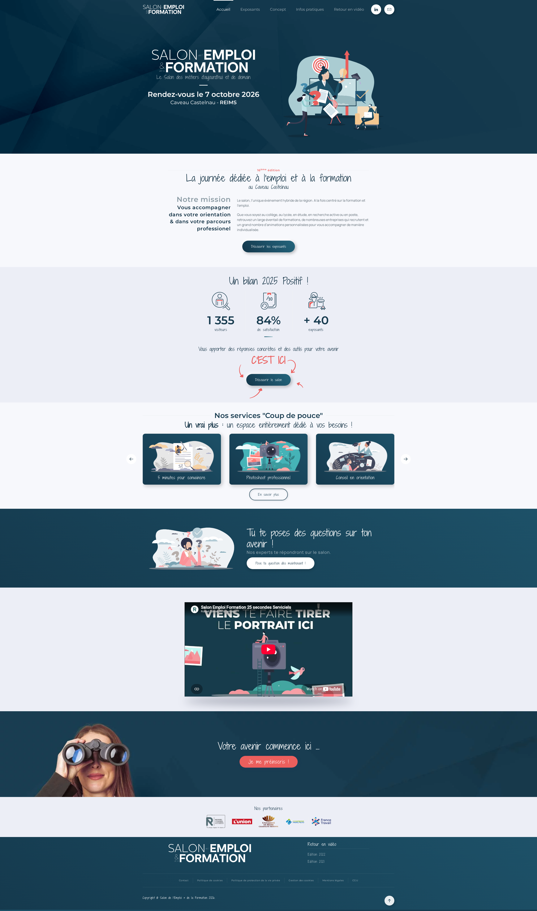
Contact (184, 880)
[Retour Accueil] (164, 9)
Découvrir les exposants (268, 246)
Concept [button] (278, 9)
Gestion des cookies (301, 880)
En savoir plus (268, 494)
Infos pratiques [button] (310, 9)
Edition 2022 (317, 854)
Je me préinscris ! (268, 761)
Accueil (223, 9)
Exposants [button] (250, 9)
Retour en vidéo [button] (349, 9)
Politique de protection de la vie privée (255, 880)
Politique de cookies (210, 880)
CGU (355, 880)
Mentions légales (333, 880)
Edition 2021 (316, 861)
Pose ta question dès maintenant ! (280, 563)
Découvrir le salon (268, 379)
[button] (131, 459)
